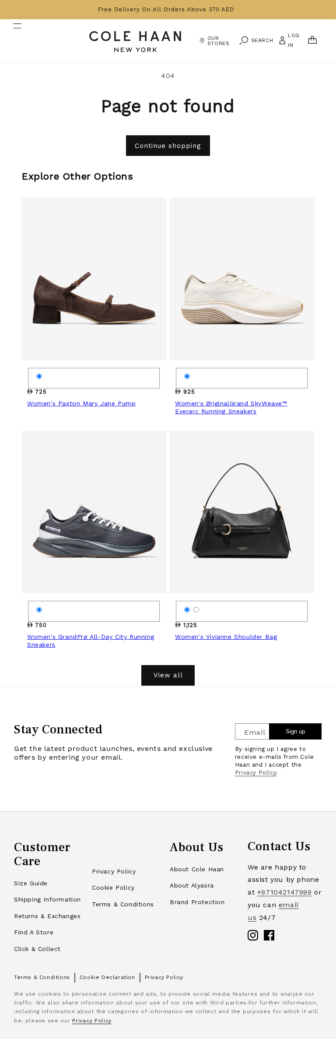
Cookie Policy (113, 887)
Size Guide (31, 883)
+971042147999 (284, 892)
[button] (12, 41)
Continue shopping (168, 146)
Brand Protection (197, 901)
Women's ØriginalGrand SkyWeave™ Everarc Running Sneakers (231, 407)
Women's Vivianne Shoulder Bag (226, 636)
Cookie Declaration (107, 977)
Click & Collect (37, 948)
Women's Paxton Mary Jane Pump (81, 403)
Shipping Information (47, 899)
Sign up (295, 731)
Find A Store (33, 932)
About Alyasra (192, 885)
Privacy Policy (255, 772)
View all (168, 675)
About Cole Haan (197, 869)
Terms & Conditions (123, 904)
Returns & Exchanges (47, 915)
